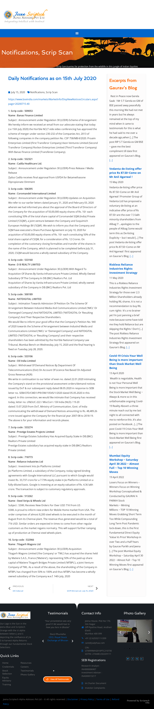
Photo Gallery (28, 674)
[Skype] (137, 658)
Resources (26, 663)
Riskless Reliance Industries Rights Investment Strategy (123, 196)
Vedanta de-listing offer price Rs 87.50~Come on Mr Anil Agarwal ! (125, 100)
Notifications (37, 92)
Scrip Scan (52, 92)
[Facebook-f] (132, 658)
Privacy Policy (87, 699)
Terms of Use (102, 699)
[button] (77, 33)
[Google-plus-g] (141, 658)
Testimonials (27, 670)
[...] (131, 183)
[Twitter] (127, 658)
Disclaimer (72, 699)
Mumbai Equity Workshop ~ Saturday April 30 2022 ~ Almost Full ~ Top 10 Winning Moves (124, 391)
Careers (25, 667)
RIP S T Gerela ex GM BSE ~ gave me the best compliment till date (126, 509)
